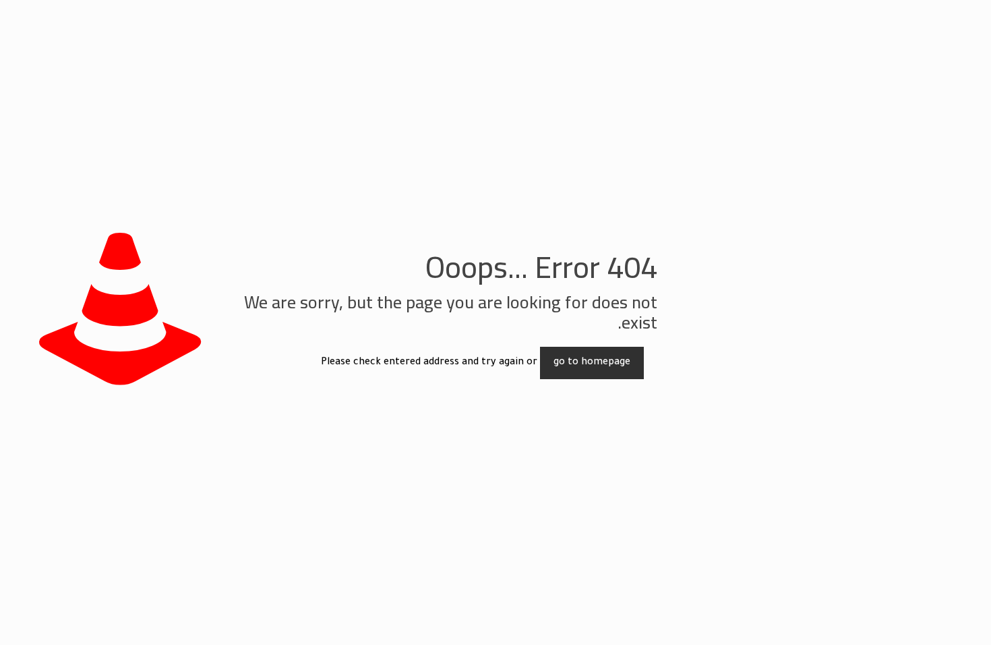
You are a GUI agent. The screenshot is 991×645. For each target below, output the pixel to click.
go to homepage (591, 363)
